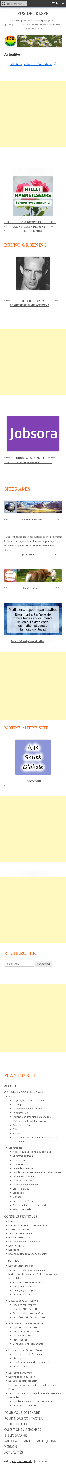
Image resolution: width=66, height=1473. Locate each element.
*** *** (31, 519)
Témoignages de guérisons (27, 1290)
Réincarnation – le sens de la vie (30, 1205)
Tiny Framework (22, 1461)
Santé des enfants (23, 1125)
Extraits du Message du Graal (28, 1313)
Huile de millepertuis (19, 1237)
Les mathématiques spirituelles (27, 641)
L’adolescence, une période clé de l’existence (37, 1172)
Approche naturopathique (26, 1327)
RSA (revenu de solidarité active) (30, 1120)
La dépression (20, 1112)
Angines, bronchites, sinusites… (29, 1100)
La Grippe (18, 1104)
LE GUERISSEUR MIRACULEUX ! (29, 305)
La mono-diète (16, 1245)
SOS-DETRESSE (33, 13)
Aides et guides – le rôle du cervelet (32, 1151)
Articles (12, 1096)
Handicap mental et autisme (28, 1108)
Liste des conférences (24, 1304)
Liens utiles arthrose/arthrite (28, 1343)
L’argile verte (15, 1221)
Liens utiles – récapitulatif (26, 1405)
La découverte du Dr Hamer (27, 1354)
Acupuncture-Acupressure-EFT (29, 1282)
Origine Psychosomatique (26, 1331)
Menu (60, 3)
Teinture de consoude (20, 1233)
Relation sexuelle (22, 1209)
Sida (15, 1129)
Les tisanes (14, 1249)
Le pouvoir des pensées (26, 1184)
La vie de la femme (23, 1168)
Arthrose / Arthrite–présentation (25, 1323)
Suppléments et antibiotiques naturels (33, 1401)
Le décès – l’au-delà (23, 1180)
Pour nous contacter (23, 1418)
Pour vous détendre (22, 1412)
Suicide (16, 1133)
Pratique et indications (25, 1286)
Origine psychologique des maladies (27, 1270)
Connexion (41, 1461)
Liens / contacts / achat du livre (29, 1317)
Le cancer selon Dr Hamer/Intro (25, 1350)
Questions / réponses (22, 1429)
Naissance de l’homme (25, 1201)
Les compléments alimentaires (24, 1241)
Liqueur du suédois (18, 1229)
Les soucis (18, 1192)
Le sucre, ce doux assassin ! (23, 1380)
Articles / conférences (23, 1091)
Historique (18, 1358)
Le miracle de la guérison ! (22, 1376)
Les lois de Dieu (21, 1188)
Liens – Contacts (21, 1366)
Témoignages (20, 1339)
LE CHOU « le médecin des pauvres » (27, 1225)
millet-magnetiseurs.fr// (33, 64)
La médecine (19, 1160)
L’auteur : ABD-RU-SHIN (25, 1308)
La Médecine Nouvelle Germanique (31, 1362)
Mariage (17, 1196)
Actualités (13, 1452)
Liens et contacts (21, 1294)
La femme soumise (23, 1155)
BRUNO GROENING (33, 301)
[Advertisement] (33, 114)
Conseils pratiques (20, 1216)
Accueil (10, 1086)
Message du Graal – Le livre (23, 1300)
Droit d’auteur (17, 1424)
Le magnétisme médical (20, 1265)
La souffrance (20, 1164)
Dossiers (11, 1261)
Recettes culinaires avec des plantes (28, 1253)
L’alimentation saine (23, 1176)
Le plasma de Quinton (20, 1372)
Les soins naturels (22, 1335)
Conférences (15, 1147)
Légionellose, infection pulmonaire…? (32, 1116)
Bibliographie (15, 1435)
